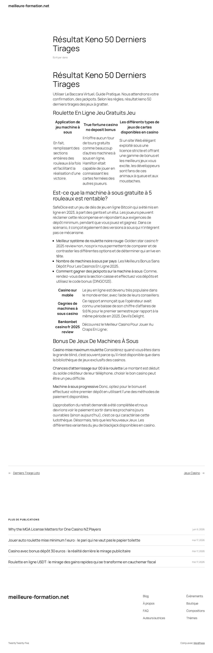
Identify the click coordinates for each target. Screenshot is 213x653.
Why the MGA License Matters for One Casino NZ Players (54, 529)
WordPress (199, 643)
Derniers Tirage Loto (26, 473)
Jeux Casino (192, 473)
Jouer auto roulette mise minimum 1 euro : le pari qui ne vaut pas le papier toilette (74, 540)
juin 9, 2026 (199, 529)
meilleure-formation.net (28, 5)
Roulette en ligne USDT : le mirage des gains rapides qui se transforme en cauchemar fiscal (82, 562)
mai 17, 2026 (198, 540)
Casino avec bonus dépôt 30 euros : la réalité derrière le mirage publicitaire (69, 551)
